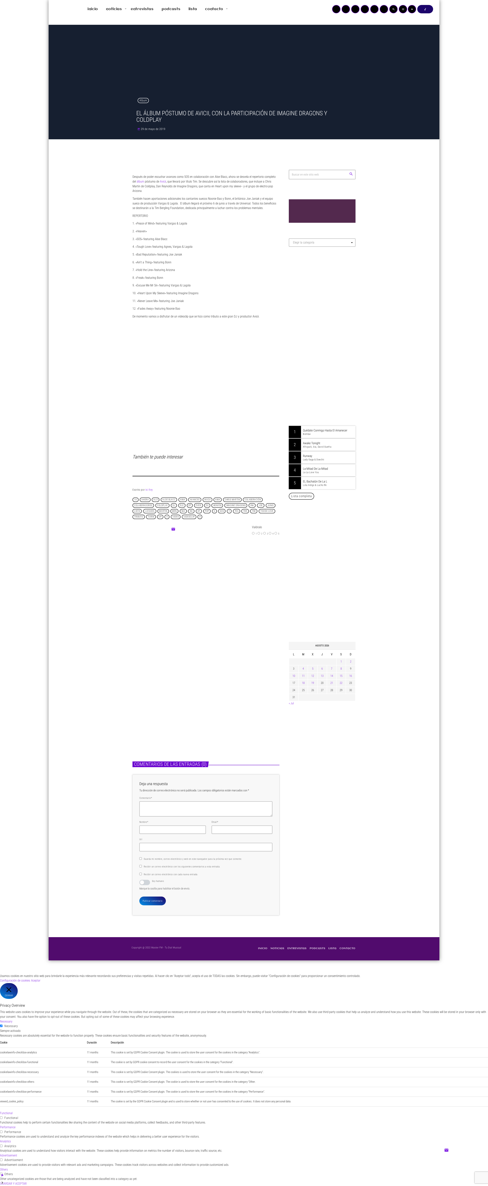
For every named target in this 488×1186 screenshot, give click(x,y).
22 (341, 683)
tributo (138, 516)
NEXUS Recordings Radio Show (323, 381)
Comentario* (145, 798)
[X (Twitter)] (346, 9)
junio (270, 505)
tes (236, 511)
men (174, 511)
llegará (149, 511)
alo (155, 499)
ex (207, 505)
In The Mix (312, 400)
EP (190, 505)
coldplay (162, 505)
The (245, 511)
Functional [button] (6, 1113)
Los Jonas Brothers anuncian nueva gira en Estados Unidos (327, 522)
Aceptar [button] (35, 980)
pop (207, 511)
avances (195, 499)
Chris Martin (232, 499)
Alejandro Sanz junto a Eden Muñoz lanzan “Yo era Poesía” (327, 619)
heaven (217, 505)
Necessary (11, 1026)
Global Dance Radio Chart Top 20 (324, 342)
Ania (182, 499)
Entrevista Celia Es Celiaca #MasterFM (227, 582)
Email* (215, 822)
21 (331, 683)
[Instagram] (374, 9)
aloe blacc (168, 499)
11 (303, 676)
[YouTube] (336, 9)
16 (350, 676)
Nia (183, 511)
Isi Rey (149, 489)
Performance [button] (7, 1127)
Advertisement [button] (8, 1155)
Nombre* (143, 822)
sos (222, 511)
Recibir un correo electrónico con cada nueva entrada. (171, 874)
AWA (217, 499)
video (176, 516)
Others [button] (4, 1169)
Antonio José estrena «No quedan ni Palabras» (327, 561)
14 (331, 676)
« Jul (291, 703)
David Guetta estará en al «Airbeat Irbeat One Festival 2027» (326, 542)
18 (303, 683)
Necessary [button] (6, 1021)
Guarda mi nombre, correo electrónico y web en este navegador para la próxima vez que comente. (193, 859)
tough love (267, 511)
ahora (145, 499)
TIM (254, 511)
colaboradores (143, 505)
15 (341, 676)
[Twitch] (355, 9)
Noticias (141, 703)
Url (140, 839)
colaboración (253, 499)
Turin (151, 516)
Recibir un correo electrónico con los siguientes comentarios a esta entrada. (182, 866)
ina (252, 505)
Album (143, 100)
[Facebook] (384, 9)
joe (261, 505)
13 (322, 676)
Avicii (207, 499)
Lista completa (301, 496)
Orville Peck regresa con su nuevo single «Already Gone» (326, 600)
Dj (174, 505)
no (191, 511)
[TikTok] (365, 9)
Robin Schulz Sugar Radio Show (324, 361)
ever (198, 505)
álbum (140, 181)
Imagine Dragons (236, 505)
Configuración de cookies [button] (15, 980)
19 (312, 683)
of (198, 511)
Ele (182, 505)
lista (137, 511)
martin (163, 511)
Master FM (300, 283)
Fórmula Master (306, 290)
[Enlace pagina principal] (62, 9)
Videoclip (189, 516)
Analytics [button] (5, 1141)
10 (135, 499)
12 (312, 676)
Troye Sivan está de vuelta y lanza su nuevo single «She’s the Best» (328, 581)
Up (160, 516)
